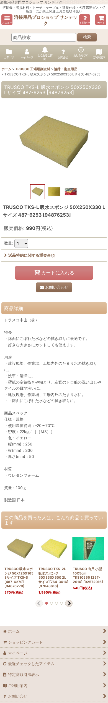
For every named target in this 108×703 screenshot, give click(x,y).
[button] (6, 19)
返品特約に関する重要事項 (31, 255)
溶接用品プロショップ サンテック (45, 20)
